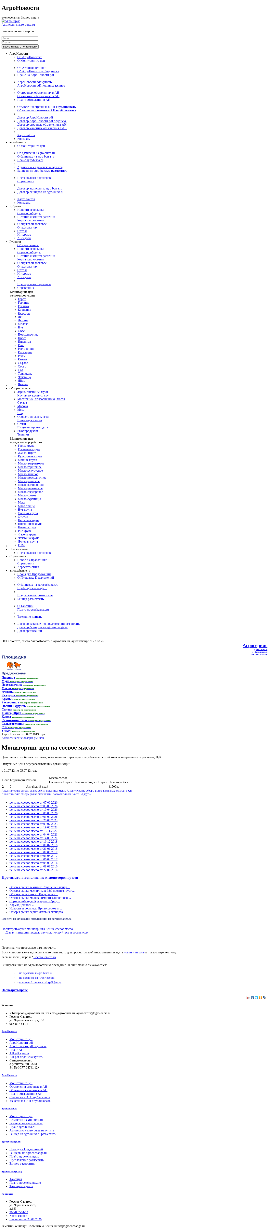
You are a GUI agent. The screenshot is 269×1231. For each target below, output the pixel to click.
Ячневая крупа (28, 541)
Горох (22, 299)
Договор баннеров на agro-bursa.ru (40, 192)
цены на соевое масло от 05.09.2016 (33, 862)
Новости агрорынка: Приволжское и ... (35, 908)
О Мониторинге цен (31, 60)
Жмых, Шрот (27, 452)
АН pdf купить (19, 1053)
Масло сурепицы (29, 499)
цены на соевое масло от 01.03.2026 (33, 816)
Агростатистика (28, 567)
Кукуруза (24, 313)
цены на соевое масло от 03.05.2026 (33, 806)
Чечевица (24, 377)
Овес (21, 331)
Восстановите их (44, 957)
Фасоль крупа (27, 534)
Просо (22, 338)
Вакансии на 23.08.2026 (25, 1219)
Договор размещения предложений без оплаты (48, 623)
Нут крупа (25, 509)
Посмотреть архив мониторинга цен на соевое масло (37, 929)
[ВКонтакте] (252, 997)
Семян (21, 423)
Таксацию (29, 616)
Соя (20, 370)
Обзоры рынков (28, 245)
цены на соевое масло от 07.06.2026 (33, 802)
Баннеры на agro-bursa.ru (42, 170)
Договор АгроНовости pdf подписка (42, 121)
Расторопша (26, 348)
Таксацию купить (21, 1186)
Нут (20, 327)
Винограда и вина (29, 420)
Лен (20, 316)
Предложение (35, 595)
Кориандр (24, 309)
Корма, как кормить (30, 220)
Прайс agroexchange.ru (32, 588)
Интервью (24, 234)
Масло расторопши (31, 484)
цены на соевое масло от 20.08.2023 (33, 820)
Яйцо (21, 380)
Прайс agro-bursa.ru (30, 160)
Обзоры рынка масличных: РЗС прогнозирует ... (42, 890)
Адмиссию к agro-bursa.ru (39, 167)
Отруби (23, 516)
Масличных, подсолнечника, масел (41, 399)
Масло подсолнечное (32, 477)
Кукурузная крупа (30, 456)
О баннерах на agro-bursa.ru (35, 156)
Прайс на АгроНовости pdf (35, 74)
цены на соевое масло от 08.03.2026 (33, 813)
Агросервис (255, 645)
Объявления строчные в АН (46, 106)
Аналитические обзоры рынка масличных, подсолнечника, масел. (41, 793)
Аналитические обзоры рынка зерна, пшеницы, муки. (34, 790)
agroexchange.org (12, 1171)
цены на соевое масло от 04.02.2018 (33, 845)
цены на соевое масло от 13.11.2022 (33, 831)
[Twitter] (256, 997)
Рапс (21, 345)
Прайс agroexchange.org (33, 609)
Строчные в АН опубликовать (29, 1097)
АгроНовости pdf (34, 82)
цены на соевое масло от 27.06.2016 (33, 870)
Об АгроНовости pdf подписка (38, 71)
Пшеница (24, 341)
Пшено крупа (27, 527)
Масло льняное (28, 474)
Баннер (30, 599)
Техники (23, 434)
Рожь (21, 355)
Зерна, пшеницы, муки (32, 392)
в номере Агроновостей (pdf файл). (40, 982)
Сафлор (23, 363)
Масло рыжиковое (30, 488)
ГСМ (21, 545)
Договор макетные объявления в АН (42, 128)
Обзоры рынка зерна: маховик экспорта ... (37, 912)
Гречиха (23, 306)
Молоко (23, 323)
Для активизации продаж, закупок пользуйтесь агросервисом (46, 932)
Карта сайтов (26, 135)
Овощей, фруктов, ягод (33, 416)
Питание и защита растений (36, 216)
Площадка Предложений (34, 574)
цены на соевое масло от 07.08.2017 (33, 852)
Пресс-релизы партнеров (34, 177)
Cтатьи (22, 231)
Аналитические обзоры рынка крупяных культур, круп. (100, 790)
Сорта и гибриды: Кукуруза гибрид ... (34, 901)
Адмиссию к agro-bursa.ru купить (31, 1130)
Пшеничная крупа (30, 523)
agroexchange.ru (11, 1141)
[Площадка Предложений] (14, 674)
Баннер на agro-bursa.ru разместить (32, 1134)
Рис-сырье (25, 352)
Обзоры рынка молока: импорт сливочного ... (40, 897)
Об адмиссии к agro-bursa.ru (36, 153)
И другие (86, 793)
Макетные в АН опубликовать (29, 1100)
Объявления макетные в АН (46, 110)
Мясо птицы (26, 506)
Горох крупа (26, 445)
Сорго (22, 366)
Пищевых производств (32, 427)
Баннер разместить (22, 1163)
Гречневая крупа (29, 449)
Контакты (24, 138)
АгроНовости (9, 1031)
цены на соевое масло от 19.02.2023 (33, 827)
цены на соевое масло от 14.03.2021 (33, 838)
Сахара (22, 402)
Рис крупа (25, 531)
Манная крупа (27, 460)
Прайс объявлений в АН (33, 99)
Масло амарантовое (31, 463)
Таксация (15, 1179)
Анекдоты (24, 238)
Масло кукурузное (30, 470)
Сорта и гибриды (29, 213)
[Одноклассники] (261, 997)
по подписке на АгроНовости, (37, 977)
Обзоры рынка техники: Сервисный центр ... (39, 887)
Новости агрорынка (30, 209)
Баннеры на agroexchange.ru (28, 1153)
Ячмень (23, 384)
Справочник (25, 181)
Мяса (20, 409)
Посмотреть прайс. (15, 990)
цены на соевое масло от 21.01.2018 (33, 848)
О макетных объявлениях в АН (38, 96)
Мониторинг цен (20, 1039)
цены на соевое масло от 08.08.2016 (33, 866)
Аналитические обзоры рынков (23, 738)
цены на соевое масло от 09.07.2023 (33, 823)
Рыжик (22, 359)
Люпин (23, 320)
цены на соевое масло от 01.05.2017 (33, 855)
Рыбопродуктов (28, 431)
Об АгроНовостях (29, 57)
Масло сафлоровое (30, 491)
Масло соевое (27, 495)
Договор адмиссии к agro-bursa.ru (39, 188)
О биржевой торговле (32, 224)
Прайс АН (16, 1049)
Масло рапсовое (29, 481)
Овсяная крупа (28, 513)
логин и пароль (134, 952)
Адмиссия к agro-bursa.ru (18, 24)
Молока (22, 406)
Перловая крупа (28, 520)
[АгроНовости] (11, 21)
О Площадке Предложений (35, 577)
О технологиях (27, 227)
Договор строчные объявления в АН (42, 124)
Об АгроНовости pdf (31, 67)
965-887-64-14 (18, 1212)
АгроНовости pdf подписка (41, 85)
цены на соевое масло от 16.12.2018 (33, 841)
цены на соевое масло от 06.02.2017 (33, 859)
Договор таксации (29, 630)
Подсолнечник (28, 334)
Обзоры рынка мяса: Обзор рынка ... (33, 894)
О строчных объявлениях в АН (38, 92)
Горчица (23, 302)
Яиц (20, 413)
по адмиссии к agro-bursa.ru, (36, 973)
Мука (21, 502)
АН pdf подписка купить (26, 1056)
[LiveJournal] (265, 997)
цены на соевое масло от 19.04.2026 (33, 809)
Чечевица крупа (28, 538)
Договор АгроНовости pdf (35, 117)
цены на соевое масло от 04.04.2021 (33, 834)
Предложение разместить (26, 1160)
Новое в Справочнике (32, 559)
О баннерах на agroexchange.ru (37, 584)
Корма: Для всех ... (21, 904)
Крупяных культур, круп (33, 395)
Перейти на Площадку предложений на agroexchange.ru (36, 918)
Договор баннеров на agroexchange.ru (42, 627)
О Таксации (25, 606)
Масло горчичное (30, 467)
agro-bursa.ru (9, 1108)
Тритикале (25, 373)
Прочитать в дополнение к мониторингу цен (40, 877)
